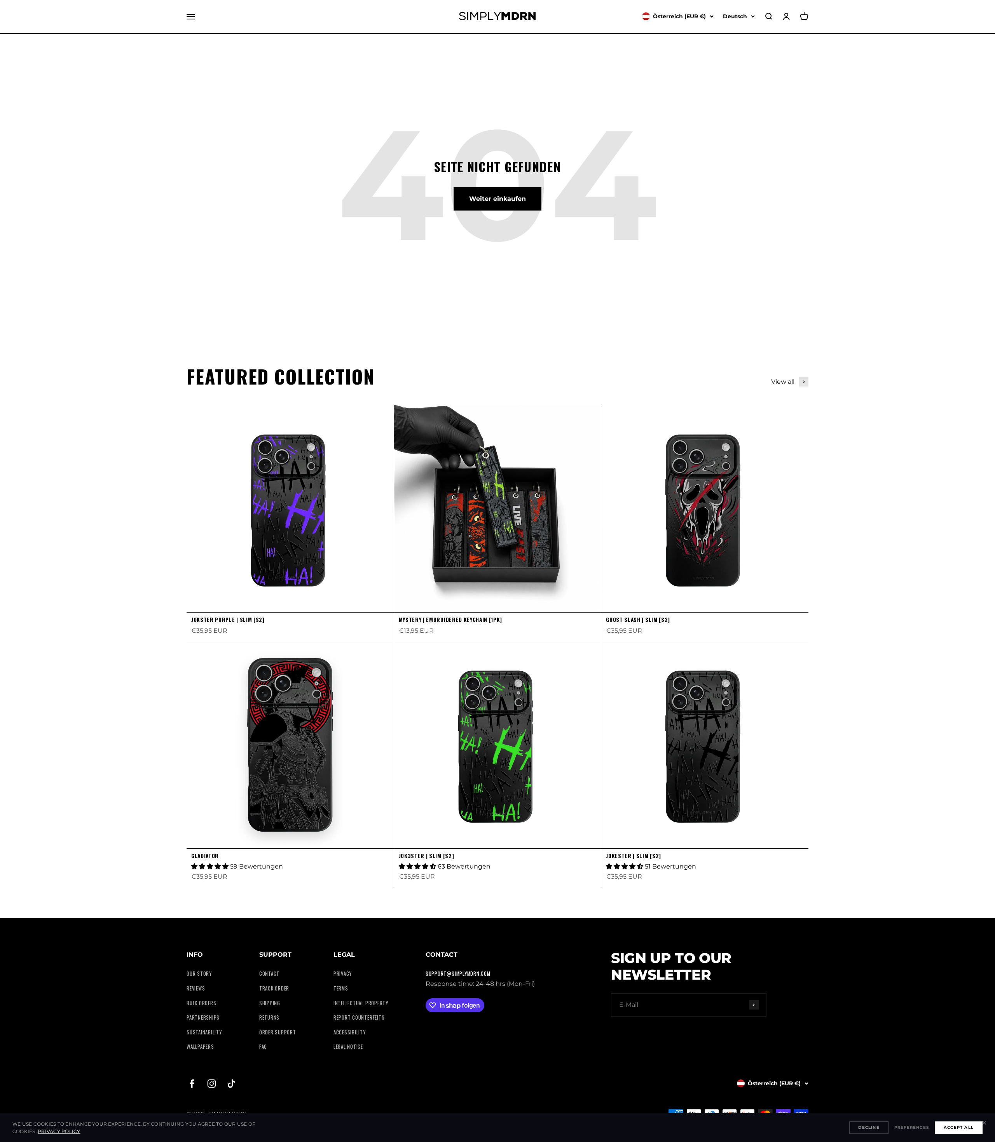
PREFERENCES (911, 1127)
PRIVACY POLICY (59, 1131)
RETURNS (269, 1017)
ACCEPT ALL (959, 1127)
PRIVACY (342, 973)
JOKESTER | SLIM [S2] (633, 856)
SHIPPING (269, 1003)
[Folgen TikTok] (231, 1083)
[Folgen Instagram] (211, 1083)
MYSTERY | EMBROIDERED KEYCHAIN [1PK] (450, 619)
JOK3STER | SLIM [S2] (426, 856)
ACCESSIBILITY (349, 1032)
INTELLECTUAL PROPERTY (360, 1003)
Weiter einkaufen (497, 198)
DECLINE (868, 1127)
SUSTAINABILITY (204, 1032)
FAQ (263, 1046)
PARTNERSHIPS (203, 1017)
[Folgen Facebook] (192, 1083)
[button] (210, 866)
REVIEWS (196, 988)
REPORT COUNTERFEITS (359, 1017)
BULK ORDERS (201, 1003)
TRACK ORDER (274, 988)
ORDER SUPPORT (277, 1032)
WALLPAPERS (200, 1046)
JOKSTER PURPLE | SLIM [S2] (228, 619)
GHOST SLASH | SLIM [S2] (638, 619)
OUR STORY (199, 973)
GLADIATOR (205, 856)
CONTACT (269, 973)
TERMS (340, 988)
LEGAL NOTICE (348, 1046)
